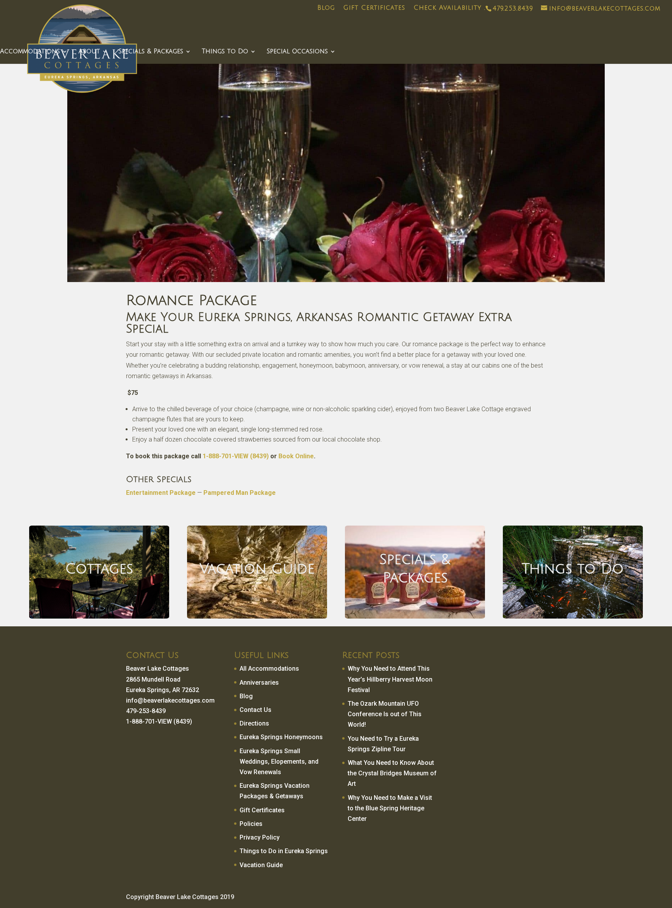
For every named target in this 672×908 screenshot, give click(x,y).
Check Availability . (449, 8)
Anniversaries (259, 682)
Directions (254, 723)
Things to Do (225, 52)
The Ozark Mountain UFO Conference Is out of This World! (385, 714)
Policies (251, 823)
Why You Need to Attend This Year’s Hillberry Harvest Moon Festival (390, 679)
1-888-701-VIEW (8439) (236, 456)
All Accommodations (269, 668)
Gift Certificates (374, 8)
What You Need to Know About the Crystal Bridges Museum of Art (392, 773)
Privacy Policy (260, 837)
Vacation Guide (261, 865)
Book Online (296, 456)
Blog (326, 8)
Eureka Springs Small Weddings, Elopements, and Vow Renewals (279, 761)
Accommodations (30, 52)
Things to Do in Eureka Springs (284, 851)
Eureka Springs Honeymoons (281, 737)
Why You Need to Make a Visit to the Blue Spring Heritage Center (390, 808)
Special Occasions (297, 52)
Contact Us (255, 709)
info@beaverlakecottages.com (170, 700)
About (89, 52)
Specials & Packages (151, 52)
